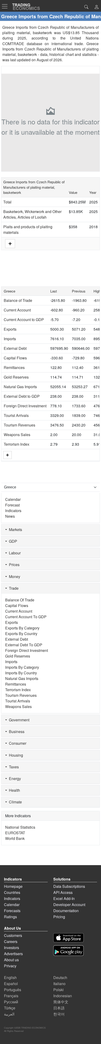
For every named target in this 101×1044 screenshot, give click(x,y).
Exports (10, 329)
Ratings (10, 916)
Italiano (59, 983)
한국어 (59, 1014)
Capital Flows (15, 358)
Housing (15, 755)
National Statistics (20, 827)
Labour (14, 553)
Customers (13, 935)
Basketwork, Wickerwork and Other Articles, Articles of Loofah (32, 214)
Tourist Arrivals (16, 415)
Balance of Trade (18, 300)
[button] (96, 7)
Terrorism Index (16, 444)
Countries (12, 892)
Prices (13, 564)
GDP (12, 541)
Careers (10, 941)
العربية (9, 1014)
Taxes (13, 766)
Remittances (14, 367)
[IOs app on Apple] (68, 937)
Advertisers (13, 953)
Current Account (17, 310)
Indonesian (62, 995)
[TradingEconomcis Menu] (6, 6)
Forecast (12, 505)
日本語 (59, 1008)
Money (13, 576)
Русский (11, 1001)
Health (13, 790)
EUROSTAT (15, 832)
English (10, 977)
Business (15, 731)
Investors (11, 947)
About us (11, 959)
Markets (14, 529)
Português (12, 989)
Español (11, 983)
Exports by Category (22, 628)
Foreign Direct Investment (25, 405)
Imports (10, 338)
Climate (14, 802)
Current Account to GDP (24, 319)
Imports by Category (22, 667)
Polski (58, 989)
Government (18, 719)
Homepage (13, 886)
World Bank (15, 838)
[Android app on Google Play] (68, 950)
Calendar (13, 499)
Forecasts (12, 910)
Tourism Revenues (19, 425)
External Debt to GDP (22, 396)
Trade (13, 588)
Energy (14, 778)
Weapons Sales (17, 434)
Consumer (16, 743)
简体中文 (60, 1001)
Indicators (13, 510)
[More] (7, 455)
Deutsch (60, 977)
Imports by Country (21, 673)
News (10, 516)
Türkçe (9, 1008)
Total (7, 202)
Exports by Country (21, 633)
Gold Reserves (16, 377)
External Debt (15, 348)
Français (11, 995)
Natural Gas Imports (20, 386)
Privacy (10, 965)
